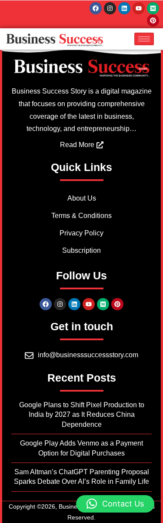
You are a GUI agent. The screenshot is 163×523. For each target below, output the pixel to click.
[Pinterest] (153, 20)
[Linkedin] (124, 8)
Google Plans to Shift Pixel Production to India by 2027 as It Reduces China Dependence (81, 414)
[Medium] (153, 8)
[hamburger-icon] (144, 39)
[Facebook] (96, 8)
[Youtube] (139, 8)
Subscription (81, 250)
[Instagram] (110, 8)
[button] (115, 504)
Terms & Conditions (81, 215)
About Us (81, 198)
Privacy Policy (81, 233)
